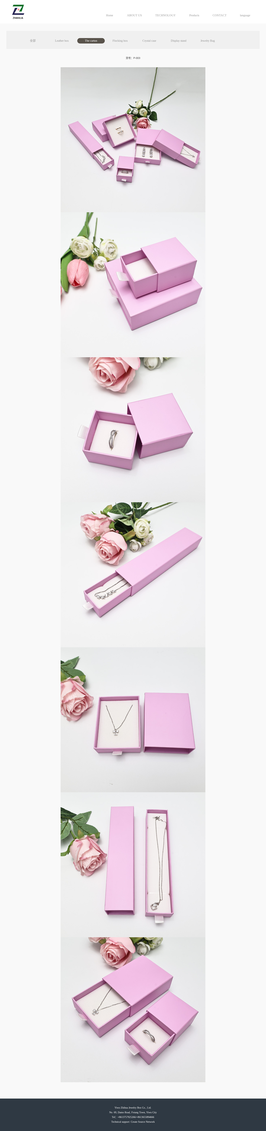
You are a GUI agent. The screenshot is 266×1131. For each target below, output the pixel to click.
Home (109, 15)
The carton (91, 40)
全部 (33, 40)
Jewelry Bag (207, 40)
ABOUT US (134, 15)
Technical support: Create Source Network (133, 1121)
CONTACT (220, 15)
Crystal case (149, 40)
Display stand (178, 40)
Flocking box (120, 40)
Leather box (62, 40)
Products (194, 15)
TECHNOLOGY (165, 15)
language (245, 15)
